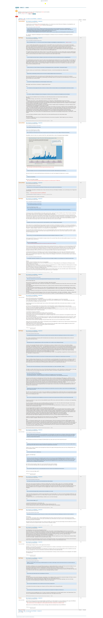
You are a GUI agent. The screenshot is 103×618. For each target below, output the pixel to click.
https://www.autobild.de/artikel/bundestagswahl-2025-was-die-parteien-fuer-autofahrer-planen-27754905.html (43, 180)
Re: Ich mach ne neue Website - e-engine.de (34, 21)
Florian (20, 295)
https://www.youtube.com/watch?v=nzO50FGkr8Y (38, 192)
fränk (20, 274)
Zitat (80, 21)
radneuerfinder (22, 21)
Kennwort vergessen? (30, 12)
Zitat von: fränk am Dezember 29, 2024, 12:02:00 (32, 333)
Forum (17, 16)
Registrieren (23, 12)
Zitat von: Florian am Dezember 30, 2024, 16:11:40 (32, 479)
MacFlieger (21, 37)
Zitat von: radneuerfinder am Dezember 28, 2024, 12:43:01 (33, 256)
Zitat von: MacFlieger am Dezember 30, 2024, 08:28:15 (33, 432)
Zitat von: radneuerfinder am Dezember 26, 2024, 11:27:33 (33, 40)
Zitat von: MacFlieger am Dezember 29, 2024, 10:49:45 (33, 277)
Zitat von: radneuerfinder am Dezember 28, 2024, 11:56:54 (33, 201)
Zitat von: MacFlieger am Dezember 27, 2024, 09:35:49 (33, 125)
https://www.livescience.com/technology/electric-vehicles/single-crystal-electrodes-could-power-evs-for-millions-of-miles (45, 602)
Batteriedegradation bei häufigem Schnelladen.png (34, 194)
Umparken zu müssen (38, 25)
